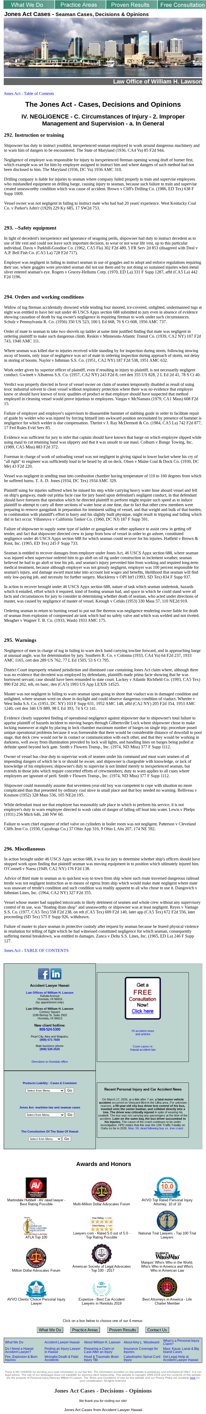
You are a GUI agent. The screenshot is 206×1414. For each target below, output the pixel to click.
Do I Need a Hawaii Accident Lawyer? (19, 1350)
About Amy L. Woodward (141, 1342)
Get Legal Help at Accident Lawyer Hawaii (180, 1358)
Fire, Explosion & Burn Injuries (21, 1358)
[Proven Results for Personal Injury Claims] (131, 7)
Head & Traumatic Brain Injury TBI (101, 1358)
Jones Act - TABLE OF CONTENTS (36, 950)
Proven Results (122, 1330)
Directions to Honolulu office (50, 1061)
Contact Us (157, 1330)
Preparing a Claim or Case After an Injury (99, 1350)
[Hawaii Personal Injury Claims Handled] (80, 7)
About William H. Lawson (102, 1342)
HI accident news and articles (143, 1032)
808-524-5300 (49, 1029)
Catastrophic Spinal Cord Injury (142, 1358)
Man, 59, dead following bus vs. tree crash (156, 1128)
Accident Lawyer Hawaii (62, 1342)
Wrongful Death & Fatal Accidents (61, 1358)
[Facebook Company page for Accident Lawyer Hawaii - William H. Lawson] (43, 978)
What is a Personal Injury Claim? (181, 1342)
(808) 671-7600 (50, 1039)
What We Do (50, 1330)
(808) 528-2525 (50, 1049)
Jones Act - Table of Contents (29, 93)
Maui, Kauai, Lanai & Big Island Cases (181, 1350)
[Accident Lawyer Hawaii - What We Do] (28, 7)
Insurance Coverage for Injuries (141, 1350)
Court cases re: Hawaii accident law (143, 1048)
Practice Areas (85, 1330)
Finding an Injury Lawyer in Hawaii (62, 1350)
